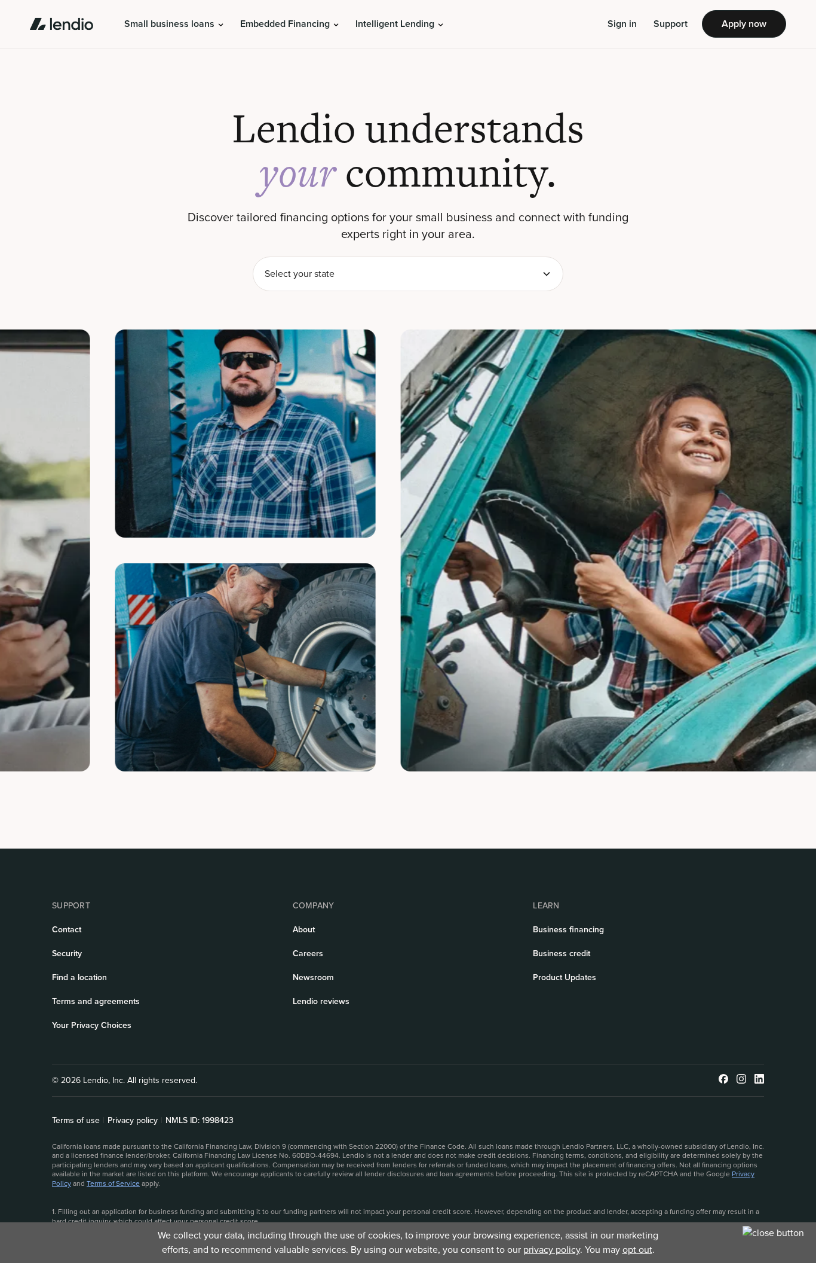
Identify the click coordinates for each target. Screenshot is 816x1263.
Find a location (79, 977)
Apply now (744, 23)
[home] (61, 23)
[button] (174, 24)
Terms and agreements (96, 1001)
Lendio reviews (321, 1001)
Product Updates (564, 977)
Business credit (561, 953)
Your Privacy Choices (91, 1025)
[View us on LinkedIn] (759, 1080)
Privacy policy (133, 1120)
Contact (66, 929)
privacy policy (551, 1249)
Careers (308, 953)
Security (67, 953)
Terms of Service (113, 1183)
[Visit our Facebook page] (723, 1080)
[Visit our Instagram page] (741, 1080)
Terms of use (76, 1120)
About (304, 929)
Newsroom (313, 977)
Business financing (568, 929)
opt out (637, 1249)
